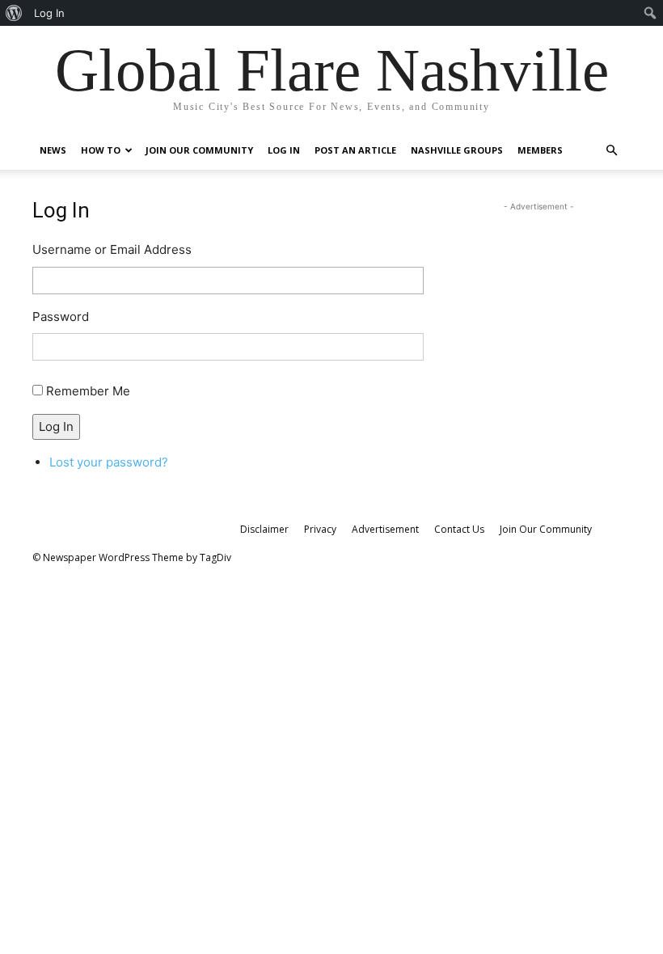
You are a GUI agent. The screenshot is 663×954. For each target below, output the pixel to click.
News (53, 150)
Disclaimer (264, 529)
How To (100, 150)
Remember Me (88, 391)
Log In (284, 150)
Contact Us (459, 529)
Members (540, 150)
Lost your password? (108, 462)
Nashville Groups (457, 150)
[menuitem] (14, 13)
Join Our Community (199, 150)
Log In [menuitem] (49, 12)
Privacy (320, 529)
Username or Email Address (112, 249)
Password (60, 316)
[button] (611, 150)
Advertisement (385, 529)
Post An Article (355, 150)
